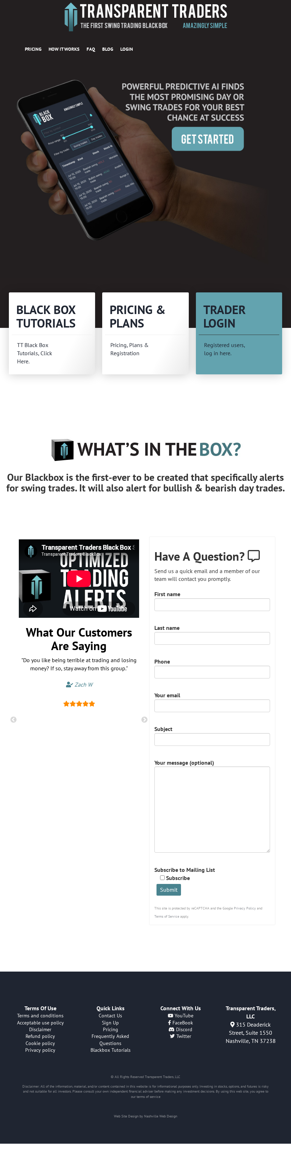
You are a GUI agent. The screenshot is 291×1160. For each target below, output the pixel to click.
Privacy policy (40, 1050)
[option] (145, 170)
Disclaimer (40, 1029)
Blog (107, 49)
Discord (183, 1029)
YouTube (183, 1015)
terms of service (148, 1096)
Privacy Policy (245, 908)
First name (167, 594)
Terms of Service (166, 916)
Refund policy (40, 1036)
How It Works (64, 49)
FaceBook (182, 1022)
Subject (163, 728)
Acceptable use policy (40, 1022)
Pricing (33, 49)
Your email (167, 695)
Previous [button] (13, 720)
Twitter (183, 1036)
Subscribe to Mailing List (184, 873)
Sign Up (110, 1022)
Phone (162, 661)
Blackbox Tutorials (110, 1050)
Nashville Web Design (160, 1116)
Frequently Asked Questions (110, 1039)
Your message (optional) (184, 762)
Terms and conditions (40, 1015)
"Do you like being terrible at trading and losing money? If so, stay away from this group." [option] (79, 672)
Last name (167, 627)
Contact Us (110, 1015)
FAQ (91, 49)
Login (126, 49)
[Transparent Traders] (145, 17)
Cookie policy (40, 1043)
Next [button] (144, 720)
